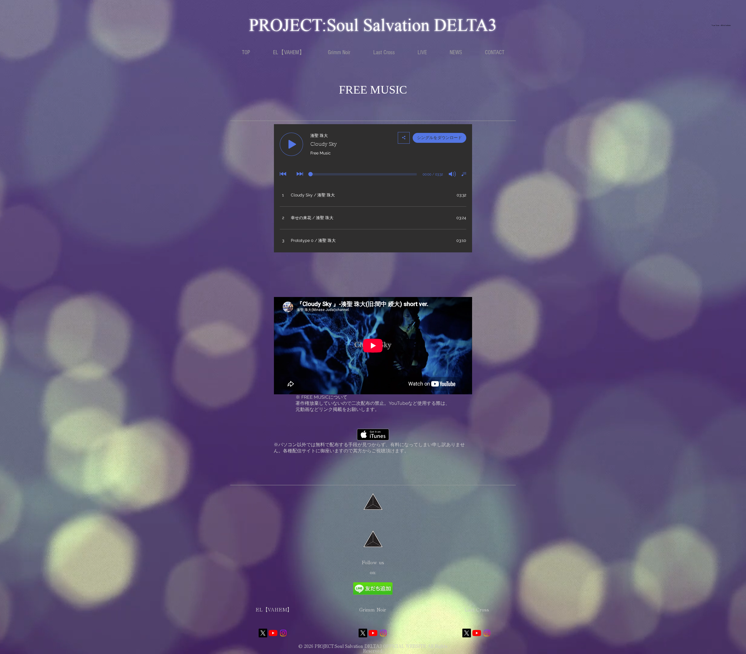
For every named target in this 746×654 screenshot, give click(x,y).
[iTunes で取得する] (373, 434)
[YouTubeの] (273, 633)
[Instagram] (283, 633)
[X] (262, 633)
